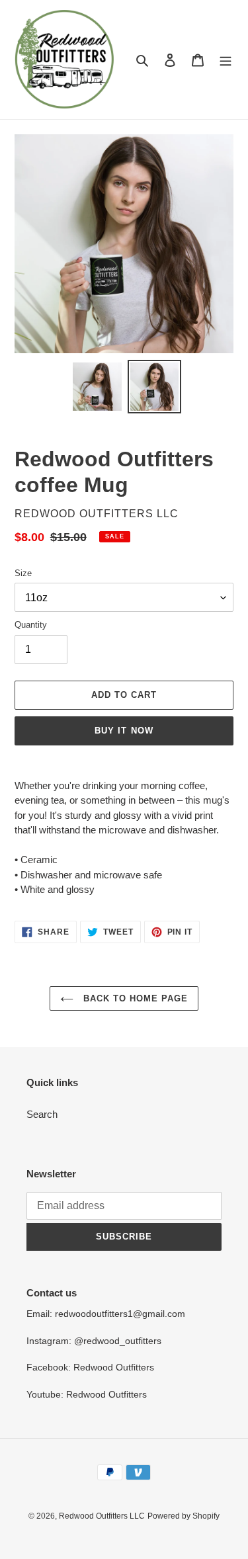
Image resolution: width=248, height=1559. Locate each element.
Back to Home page (134, 998)
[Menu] (225, 60)
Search (42, 1114)
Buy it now (124, 731)
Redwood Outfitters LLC (102, 1516)
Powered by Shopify (183, 1516)
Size (23, 573)
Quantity (31, 625)
